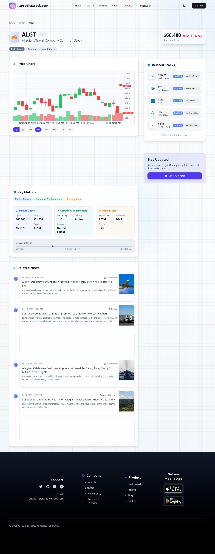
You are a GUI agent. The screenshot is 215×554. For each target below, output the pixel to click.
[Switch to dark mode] (184, 6)
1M (46, 129)
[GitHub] (48, 486)
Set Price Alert (177, 176)
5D (38, 129)
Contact (128, 5)
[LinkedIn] (55, 486)
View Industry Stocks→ (174, 135)
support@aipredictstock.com (46, 498)
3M (54, 129)
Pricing (103, 5)
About (115, 5)
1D (30, 129)
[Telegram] (62, 486)
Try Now (199, 5)
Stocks (22, 22)
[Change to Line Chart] (23, 129)
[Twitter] (41, 486)
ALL (71, 129)
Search (90, 5)
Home (78, 5)
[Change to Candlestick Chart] (16, 129)
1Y (62, 129)
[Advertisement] (74, 163)
